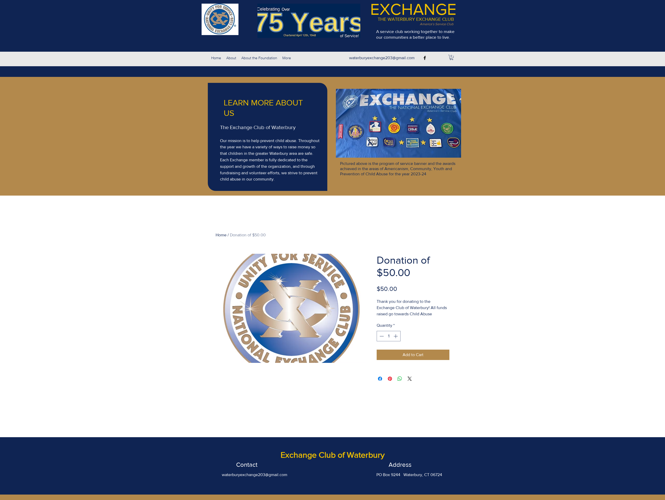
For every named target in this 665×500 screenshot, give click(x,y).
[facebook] (424, 58)
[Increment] (396, 336)
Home (221, 235)
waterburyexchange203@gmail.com (382, 58)
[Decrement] (381, 336)
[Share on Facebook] (380, 379)
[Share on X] (410, 379)
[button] (451, 57)
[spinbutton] (389, 336)
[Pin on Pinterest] (390, 379)
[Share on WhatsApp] (400, 379)
